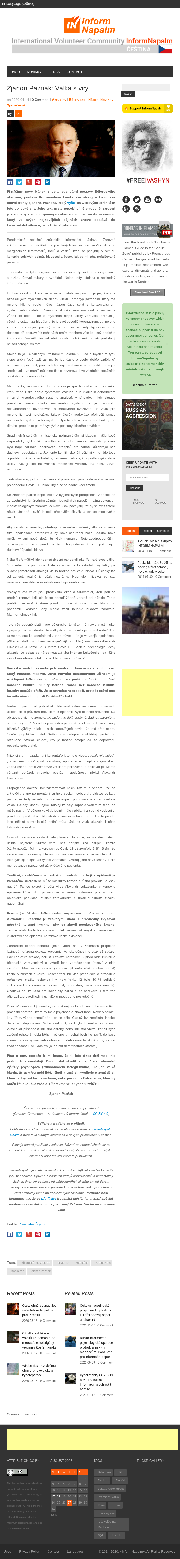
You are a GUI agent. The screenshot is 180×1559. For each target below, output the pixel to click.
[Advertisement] (147, 692)
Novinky (34, 72)
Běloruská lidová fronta (36, 1262)
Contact (74, 72)
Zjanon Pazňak (41, 1271)
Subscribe (138, 501)
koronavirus (103, 1262)
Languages (75, 1551)
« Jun (53, 1514)
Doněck (121, 1480)
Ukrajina (117, 1535)
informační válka (108, 1497)
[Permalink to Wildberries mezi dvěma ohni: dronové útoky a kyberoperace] (13, 1369)
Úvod (15, 72)
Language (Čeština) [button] (20, 4)
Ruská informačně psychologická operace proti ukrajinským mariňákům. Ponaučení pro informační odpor (96, 1347)
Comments (164, 531)
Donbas (103, 1480)
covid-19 (63, 1262)
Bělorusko (77, 99)
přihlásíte (48, 1198)
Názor (93, 99)
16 (85, 1490)
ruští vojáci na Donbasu (107, 1524)
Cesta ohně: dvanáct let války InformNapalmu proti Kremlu (39, 1310)
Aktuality (59, 99)
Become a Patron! (145, 385)
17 (53, 1496)
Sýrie (101, 1535)
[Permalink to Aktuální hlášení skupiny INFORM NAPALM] (128, 545)
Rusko (116, 1505)
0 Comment (40, 99)
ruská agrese (106, 1513)
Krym (101, 1505)
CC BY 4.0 (100, 1114)
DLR (122, 1472)
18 (58, 1496)
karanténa (82, 1262)
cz (17, 114)
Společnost (16, 105)
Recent (147, 531)
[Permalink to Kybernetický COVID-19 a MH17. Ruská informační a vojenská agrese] (70, 1378)
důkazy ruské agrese (111, 1488)
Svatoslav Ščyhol (32, 1224)
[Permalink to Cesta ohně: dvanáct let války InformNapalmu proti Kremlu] (13, 1308)
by (10, 114)
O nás (55, 72)
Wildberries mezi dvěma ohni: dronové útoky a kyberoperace (39, 1370)
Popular (131, 531)
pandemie (17, 1271)
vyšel (71, 203)
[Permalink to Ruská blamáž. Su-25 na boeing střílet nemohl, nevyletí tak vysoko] (128, 567)
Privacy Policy (29, 1551)
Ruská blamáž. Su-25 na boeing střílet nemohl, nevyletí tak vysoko (155, 567)
